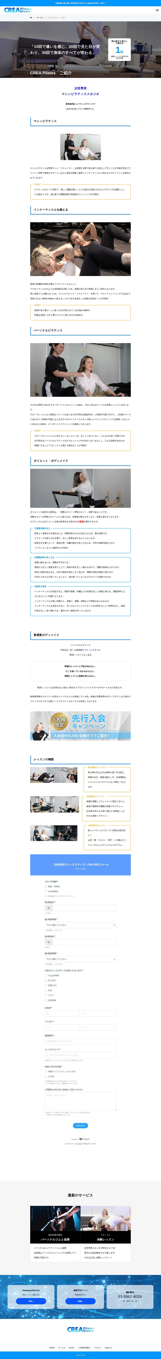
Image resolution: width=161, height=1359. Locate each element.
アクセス (97, 1348)
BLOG (71, 1348)
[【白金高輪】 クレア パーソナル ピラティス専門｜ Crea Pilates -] (17, 10)
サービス (61, 1348)
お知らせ (108, 1348)
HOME (52, 1348)
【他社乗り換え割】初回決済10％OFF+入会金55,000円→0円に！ (81, 3)
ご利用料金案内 (84, 1348)
